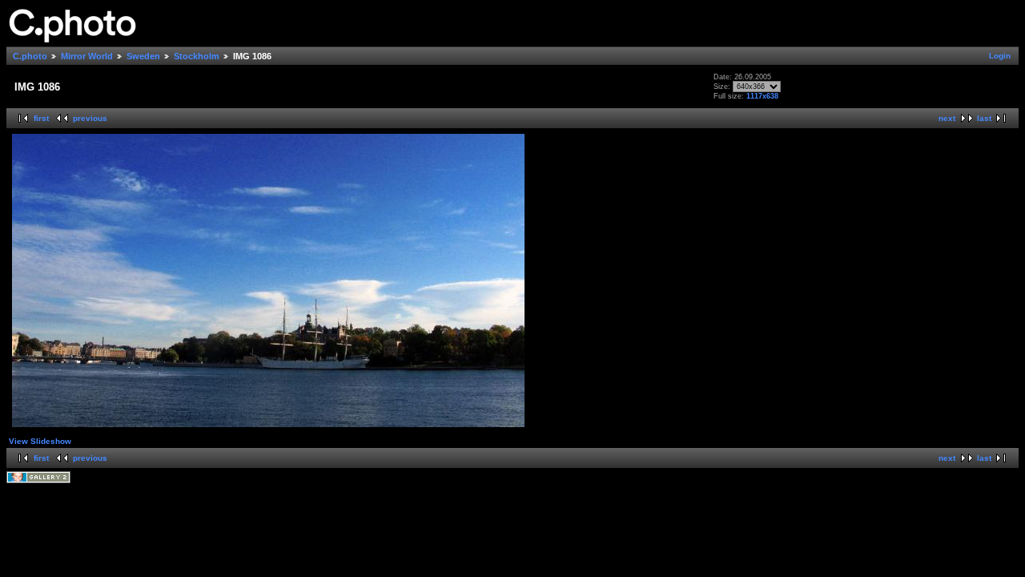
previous (90, 118)
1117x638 (762, 96)
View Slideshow (40, 441)
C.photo (30, 56)
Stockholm (196, 56)
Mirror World (87, 56)
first (41, 118)
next (947, 118)
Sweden (143, 56)
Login (1000, 55)
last (984, 118)
